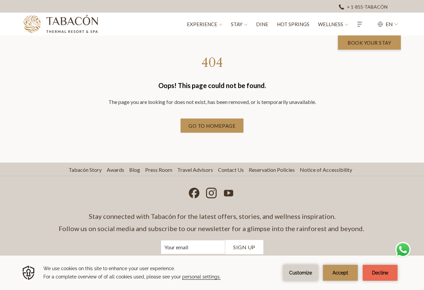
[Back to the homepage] (60, 24)
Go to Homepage (212, 126)
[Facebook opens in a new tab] (194, 191)
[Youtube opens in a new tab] (228, 191)
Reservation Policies (272, 170)
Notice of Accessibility (326, 170)
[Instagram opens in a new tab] (211, 191)
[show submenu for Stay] (245, 24)
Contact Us (231, 170)
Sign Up (244, 247)
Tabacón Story (85, 170)
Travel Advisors (195, 170)
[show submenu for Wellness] (346, 24)
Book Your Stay (369, 43)
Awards (115, 170)
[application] (212, 273)
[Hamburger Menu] (359, 24)
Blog (134, 170)
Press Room (158, 170)
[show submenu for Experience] (220, 24)
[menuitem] (201, 24)
